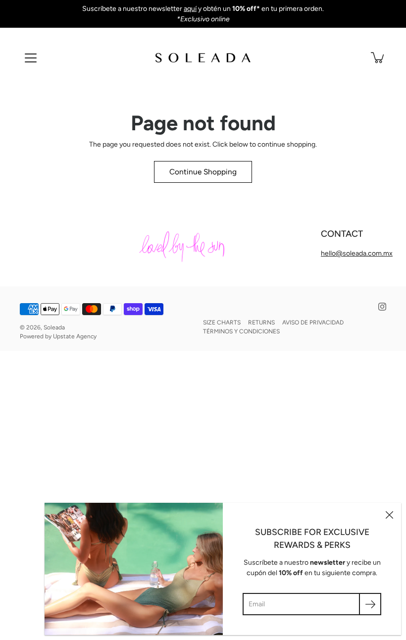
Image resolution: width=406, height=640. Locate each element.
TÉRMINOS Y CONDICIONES (241, 331)
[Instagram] (382, 307)
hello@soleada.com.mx (357, 253)
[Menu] (31, 58)
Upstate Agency (75, 336)
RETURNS (261, 322)
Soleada (54, 327)
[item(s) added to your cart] (378, 57)
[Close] (389, 515)
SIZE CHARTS (222, 322)
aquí (190, 8)
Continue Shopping (203, 171)
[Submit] (370, 604)
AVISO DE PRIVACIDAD (313, 322)
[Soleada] (203, 57)
